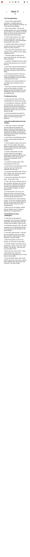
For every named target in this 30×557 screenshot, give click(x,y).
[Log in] (27, 2)
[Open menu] (24, 2)
